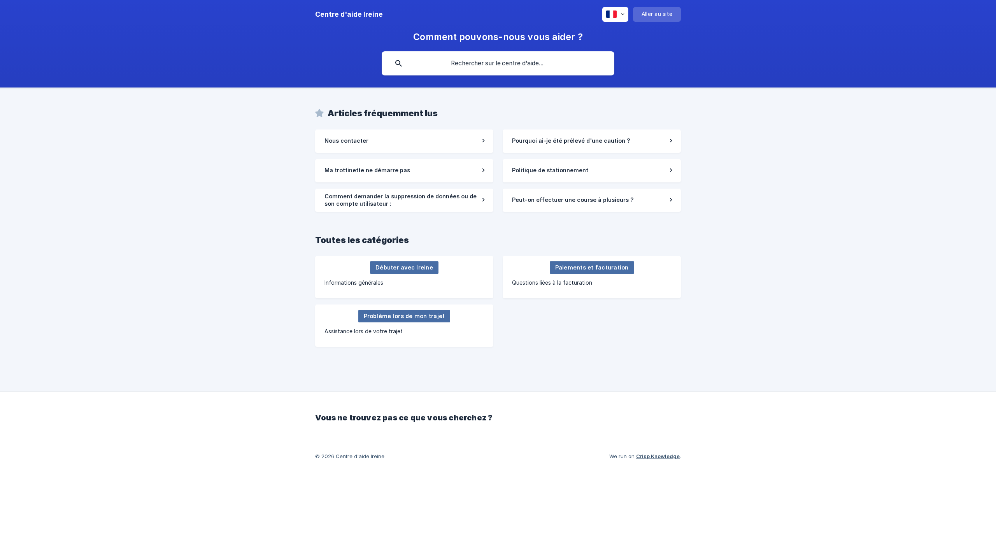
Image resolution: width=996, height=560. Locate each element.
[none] (349, 14)
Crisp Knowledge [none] (658, 456)
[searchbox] (498, 63)
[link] (404, 141)
